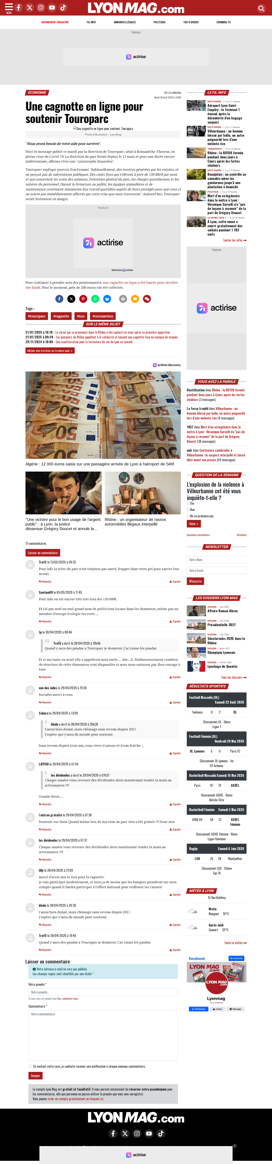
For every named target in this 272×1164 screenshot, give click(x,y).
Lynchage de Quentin (222, 666)
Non (192, 509)
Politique (159, 22)
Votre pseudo (37, 984)
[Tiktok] (62, 8)
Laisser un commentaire (43, 552)
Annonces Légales (125, 22)
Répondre (46, 581)
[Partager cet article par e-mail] (135, 299)
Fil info (91, 22)
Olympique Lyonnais (221, 652)
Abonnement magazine (55, 22)
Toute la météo (233, 942)
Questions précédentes (198, 535)
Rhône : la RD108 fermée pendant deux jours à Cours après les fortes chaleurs (225, 159)
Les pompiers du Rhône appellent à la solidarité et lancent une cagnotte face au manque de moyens (117, 337)
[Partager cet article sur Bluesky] (107, 299)
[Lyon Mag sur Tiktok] (159, 1136)
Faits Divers (191, 22)
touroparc (37, 316)
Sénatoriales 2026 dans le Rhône (226, 640)
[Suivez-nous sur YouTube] (148, 1136)
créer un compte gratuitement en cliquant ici (75, 1098)
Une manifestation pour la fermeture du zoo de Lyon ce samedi (94, 341)
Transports (214, 149)
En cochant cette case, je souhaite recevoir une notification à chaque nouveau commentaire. (89, 1066)
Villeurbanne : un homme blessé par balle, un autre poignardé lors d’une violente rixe (225, 137)
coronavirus (103, 316)
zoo (82, 316)
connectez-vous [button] (70, 998)
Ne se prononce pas (201, 516)
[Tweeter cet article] (71, 299)
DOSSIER (211, 607)
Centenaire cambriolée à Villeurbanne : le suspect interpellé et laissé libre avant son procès (216, 455)
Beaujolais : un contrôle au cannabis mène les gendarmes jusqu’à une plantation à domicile (226, 180)
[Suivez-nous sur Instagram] (136, 1136)
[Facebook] (17, 8)
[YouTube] (51, 8)
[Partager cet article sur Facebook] (59, 299)
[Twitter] (28, 8)
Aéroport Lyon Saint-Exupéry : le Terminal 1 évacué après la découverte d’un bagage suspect (224, 114)
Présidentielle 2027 (221, 624)
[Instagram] (39, 8)
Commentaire (37, 1006)
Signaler (176, 581)
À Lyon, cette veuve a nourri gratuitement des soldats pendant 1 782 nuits (224, 228)
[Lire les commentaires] (147, 299)
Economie (37, 93)
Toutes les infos (233, 240)
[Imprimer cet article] (123, 299)
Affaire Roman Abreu (222, 610)
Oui (191, 503)
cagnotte (62, 316)
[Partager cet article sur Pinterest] (83, 299)
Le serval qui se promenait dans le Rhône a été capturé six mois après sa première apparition (112, 332)
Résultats (242, 535)
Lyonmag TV (224, 22)
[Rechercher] (260, 9)
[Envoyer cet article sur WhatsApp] (95, 299)
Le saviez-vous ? (216, 217)
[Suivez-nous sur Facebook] (217, 984)
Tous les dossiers (232, 677)
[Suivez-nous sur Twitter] (124, 1136)
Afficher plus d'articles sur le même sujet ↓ (50, 350)
